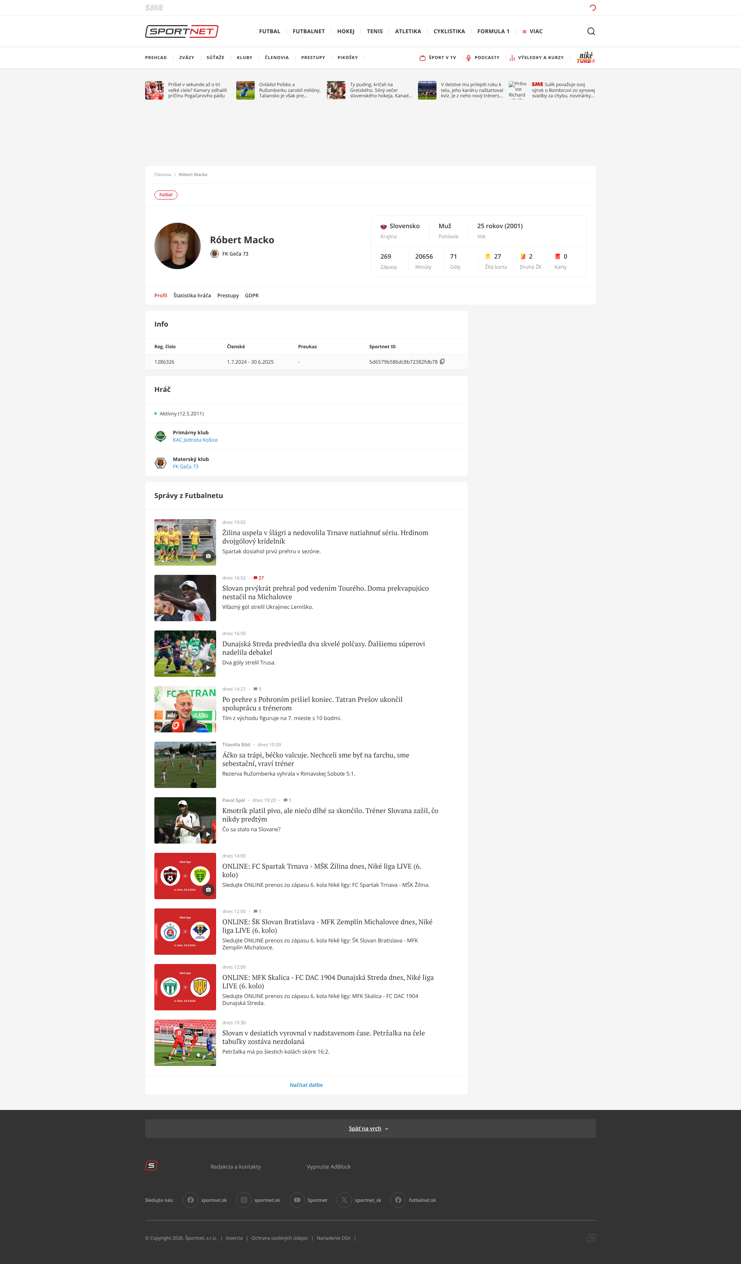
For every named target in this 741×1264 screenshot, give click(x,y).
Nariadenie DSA (334, 1238)
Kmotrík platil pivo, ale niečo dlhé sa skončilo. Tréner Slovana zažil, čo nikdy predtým (330, 815)
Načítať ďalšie (306, 1084)
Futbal (270, 31)
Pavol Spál (233, 800)
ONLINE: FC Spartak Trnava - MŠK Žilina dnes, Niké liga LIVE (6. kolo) (321, 870)
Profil (160, 295)
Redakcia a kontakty (236, 1166)
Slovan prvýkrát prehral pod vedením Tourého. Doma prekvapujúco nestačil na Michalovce (325, 592)
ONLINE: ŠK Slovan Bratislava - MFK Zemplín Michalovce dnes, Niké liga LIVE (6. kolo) (327, 926)
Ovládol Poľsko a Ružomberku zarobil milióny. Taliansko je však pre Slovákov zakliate (290, 90)
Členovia (162, 175)
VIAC (536, 31)
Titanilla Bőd (236, 745)
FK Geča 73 (235, 254)
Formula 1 (493, 31)
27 (261, 578)
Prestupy (228, 295)
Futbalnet (309, 31)
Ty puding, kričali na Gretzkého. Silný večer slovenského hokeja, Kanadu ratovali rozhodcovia (380, 90)
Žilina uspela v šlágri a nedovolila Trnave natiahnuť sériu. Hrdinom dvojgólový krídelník (325, 537)
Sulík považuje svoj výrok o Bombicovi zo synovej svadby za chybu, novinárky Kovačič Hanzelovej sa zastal (563, 90)
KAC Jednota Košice (195, 440)
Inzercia (234, 1238)
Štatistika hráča (192, 295)
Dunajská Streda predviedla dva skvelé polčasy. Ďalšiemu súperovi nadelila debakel (323, 648)
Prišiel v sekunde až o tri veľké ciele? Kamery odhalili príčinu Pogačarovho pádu (197, 90)
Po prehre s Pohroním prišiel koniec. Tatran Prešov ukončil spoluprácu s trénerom (312, 703)
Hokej (346, 31)
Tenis (375, 31)
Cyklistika (449, 31)
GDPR (252, 295)
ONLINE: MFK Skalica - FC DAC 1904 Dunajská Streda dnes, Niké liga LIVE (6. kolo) (328, 981)
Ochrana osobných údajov (280, 1238)
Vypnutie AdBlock (329, 1166)
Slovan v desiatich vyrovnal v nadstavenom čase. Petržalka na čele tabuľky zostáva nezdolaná (323, 1037)
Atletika (408, 31)
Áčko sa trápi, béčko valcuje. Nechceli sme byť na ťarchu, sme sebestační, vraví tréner (315, 759)
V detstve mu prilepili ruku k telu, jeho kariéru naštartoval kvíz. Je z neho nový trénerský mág (472, 90)
